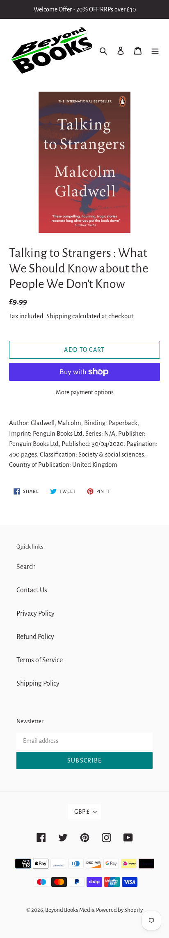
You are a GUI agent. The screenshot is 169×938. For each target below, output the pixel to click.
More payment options (85, 392)
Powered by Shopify (119, 910)
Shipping (58, 316)
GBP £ (81, 811)
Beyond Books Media (70, 910)
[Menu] (155, 50)
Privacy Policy (35, 613)
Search (26, 567)
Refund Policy (35, 637)
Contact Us (31, 590)
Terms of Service (39, 660)
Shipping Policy (37, 683)
